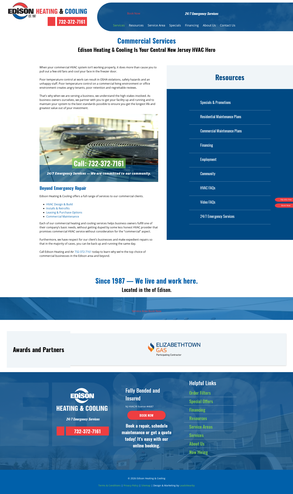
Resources (136, 25)
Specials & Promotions (215, 102)
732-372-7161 (72, 21)
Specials (175, 25)
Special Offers (201, 401)
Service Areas (201, 426)
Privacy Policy (131, 485)
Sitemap (146, 485)
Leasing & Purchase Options (64, 212)
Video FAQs (207, 202)
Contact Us (227, 25)
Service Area (156, 25)
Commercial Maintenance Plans (221, 130)
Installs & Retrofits (58, 208)
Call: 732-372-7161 (99, 163)
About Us (209, 25)
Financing (192, 25)
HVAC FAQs (207, 187)
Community (207, 173)
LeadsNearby (187, 485)
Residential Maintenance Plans (220, 116)
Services (119, 25)
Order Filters (200, 392)
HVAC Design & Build (59, 204)
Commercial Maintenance (62, 216)
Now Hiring (198, 452)
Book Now (133, 13)
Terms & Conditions (109, 485)
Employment (208, 159)
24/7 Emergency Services (217, 216)
